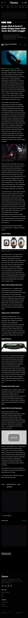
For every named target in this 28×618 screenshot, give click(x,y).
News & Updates (5, 592)
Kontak (3, 604)
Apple (3, 22)
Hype (2, 596)
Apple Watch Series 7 (11, 484)
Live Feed (24, 520)
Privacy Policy (4, 606)
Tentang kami (4, 602)
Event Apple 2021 (11, 68)
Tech (2, 594)
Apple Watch (9, 486)
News (9, 22)
